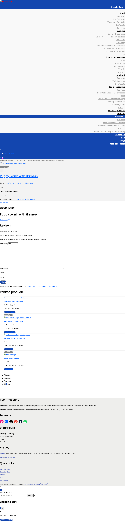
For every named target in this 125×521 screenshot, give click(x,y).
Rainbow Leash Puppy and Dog (14, 338)
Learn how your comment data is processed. (42, 286)
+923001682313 (10, 458)
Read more (9, 369)
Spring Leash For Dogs (11, 358)
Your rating (4, 244)
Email (2, 277)
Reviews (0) (4, 220)
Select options (11, 312)
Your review (4, 268)
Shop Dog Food (5, 472)
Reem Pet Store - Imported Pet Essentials (19, 183)
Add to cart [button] (9, 349)
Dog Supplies (9, 160)
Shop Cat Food (5, 469)
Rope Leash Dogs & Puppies (13, 321)
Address (2, 453)
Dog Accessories (19, 160)
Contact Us (4, 480)
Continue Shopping (6, 520)
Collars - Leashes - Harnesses (36, 160)
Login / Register (9, 154)
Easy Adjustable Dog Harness (13, 301)
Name (2, 273)
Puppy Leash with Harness (19, 176)
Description (4, 202)
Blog (1, 477)
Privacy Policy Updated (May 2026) (36, 484)
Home (2, 160)
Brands (2, 475)
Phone (2, 458)
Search (30, 495)
